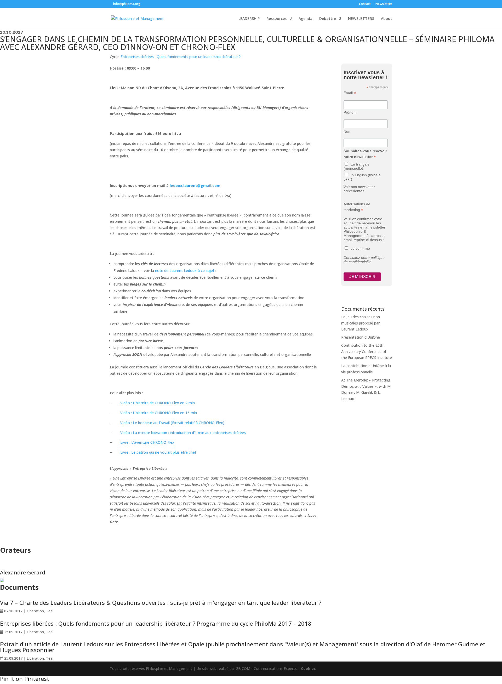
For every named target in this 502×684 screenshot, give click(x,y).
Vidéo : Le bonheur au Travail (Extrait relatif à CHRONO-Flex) (172, 422)
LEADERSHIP (249, 19)
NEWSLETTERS (361, 19)
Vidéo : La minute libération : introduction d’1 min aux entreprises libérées (183, 432)
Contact (365, 4)
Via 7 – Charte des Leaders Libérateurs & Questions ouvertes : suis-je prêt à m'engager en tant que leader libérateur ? (160, 602)
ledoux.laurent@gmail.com (195, 185)
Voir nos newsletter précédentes (359, 189)
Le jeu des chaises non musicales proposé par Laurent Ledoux (360, 323)
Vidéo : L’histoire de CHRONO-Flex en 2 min (157, 402)
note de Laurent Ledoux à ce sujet (184, 270)
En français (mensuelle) (356, 166)
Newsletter (383, 4)
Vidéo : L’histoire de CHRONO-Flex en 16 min (158, 412)
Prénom (350, 112)
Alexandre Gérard (22, 572)
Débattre (327, 18)
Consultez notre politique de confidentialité (364, 259)
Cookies (308, 668)
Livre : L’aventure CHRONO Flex (147, 442)
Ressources (276, 18)
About (386, 19)
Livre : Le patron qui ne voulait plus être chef (158, 452)
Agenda (305, 19)
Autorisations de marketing (357, 207)
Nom (347, 131)
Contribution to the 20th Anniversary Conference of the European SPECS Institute (366, 351)
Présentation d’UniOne (360, 337)
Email (350, 92)
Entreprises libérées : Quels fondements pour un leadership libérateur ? (181, 56)
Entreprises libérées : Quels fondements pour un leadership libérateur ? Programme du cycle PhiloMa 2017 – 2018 (155, 623)
